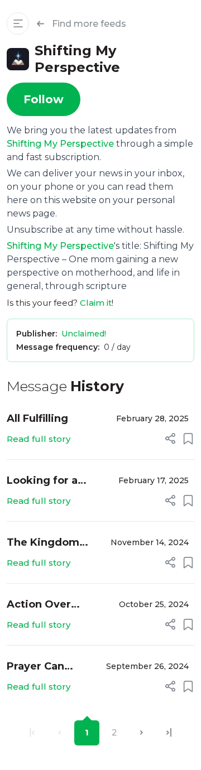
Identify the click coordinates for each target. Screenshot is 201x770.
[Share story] (170, 438)
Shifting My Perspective (60, 143)
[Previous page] (59, 732)
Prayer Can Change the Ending (37, 667)
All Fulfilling (37, 418)
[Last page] (168, 732)
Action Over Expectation (39, 605)
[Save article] (188, 438)
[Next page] (141, 732)
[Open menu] (18, 23)
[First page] (32, 732)
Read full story (38, 439)
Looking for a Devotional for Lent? (45, 481)
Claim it (96, 302)
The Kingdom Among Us (43, 543)
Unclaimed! (83, 334)
